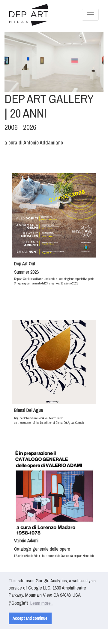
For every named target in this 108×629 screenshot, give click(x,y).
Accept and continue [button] (30, 618)
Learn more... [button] (41, 603)
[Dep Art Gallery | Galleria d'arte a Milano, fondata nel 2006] (28, 14)
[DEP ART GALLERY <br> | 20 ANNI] (54, 62)
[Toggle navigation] (90, 15)
